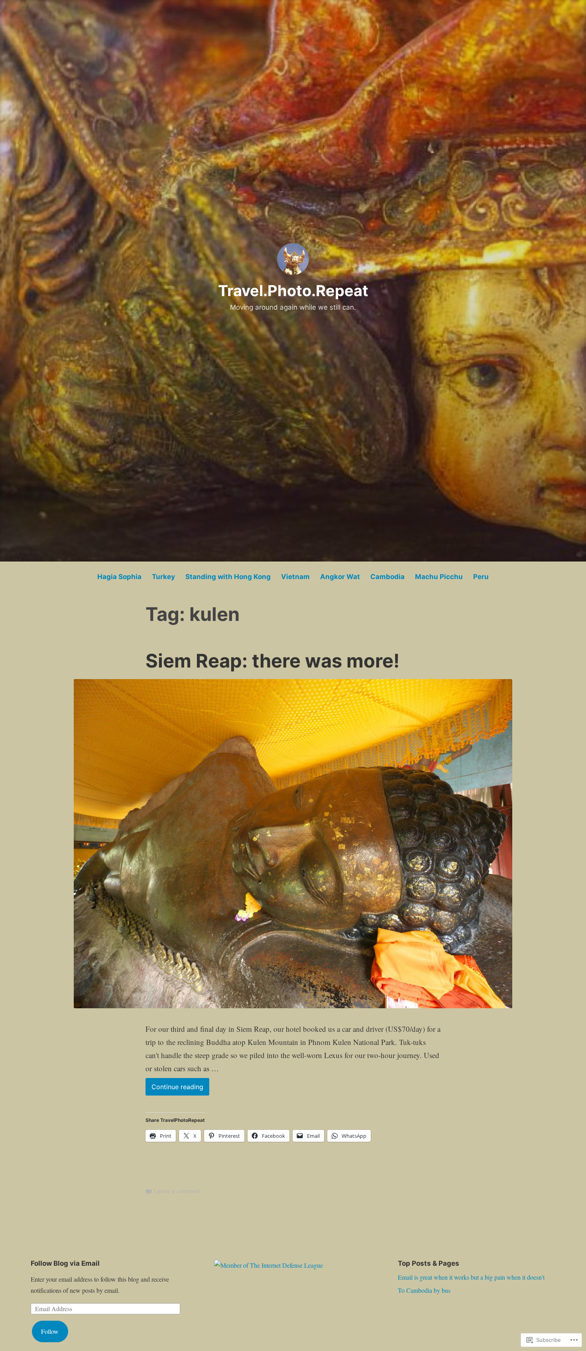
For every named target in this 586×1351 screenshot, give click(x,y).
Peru (481, 577)
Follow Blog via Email (65, 1263)
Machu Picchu (439, 577)
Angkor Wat (340, 577)
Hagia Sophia (119, 577)
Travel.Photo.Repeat (293, 290)
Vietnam (295, 577)
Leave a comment (177, 1191)
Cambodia (387, 577)
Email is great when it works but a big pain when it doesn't (471, 1277)
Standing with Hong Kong (228, 577)
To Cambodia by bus (424, 1290)
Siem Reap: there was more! (272, 660)
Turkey (163, 577)
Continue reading (174, 1089)
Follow (50, 1331)
